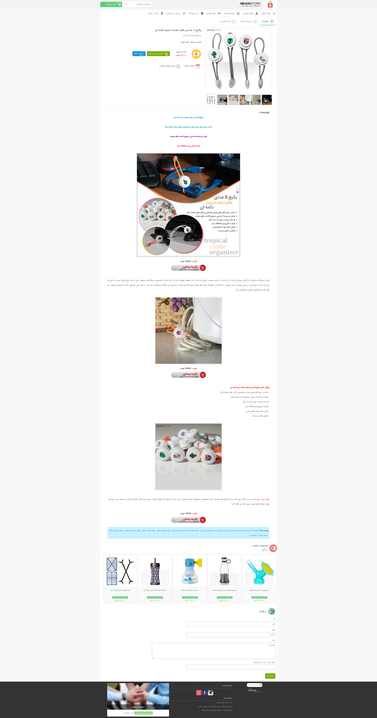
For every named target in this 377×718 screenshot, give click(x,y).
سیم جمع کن (222, 530)
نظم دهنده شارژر (148, 530)
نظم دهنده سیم (192, 530)
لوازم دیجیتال (229, 13)
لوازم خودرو (211, 13)
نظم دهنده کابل (178, 530)
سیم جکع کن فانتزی (207, 530)
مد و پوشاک (193, 13)
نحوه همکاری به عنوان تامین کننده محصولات (217, 710)
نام (274, 619)
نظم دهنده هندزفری (132, 530)
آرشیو (264, 550)
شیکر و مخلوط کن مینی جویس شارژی (225, 590)
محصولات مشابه (246, 21)
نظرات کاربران (225, 21)
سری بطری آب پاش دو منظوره (259, 590)
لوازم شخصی (248, 13)
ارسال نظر (270, 676)
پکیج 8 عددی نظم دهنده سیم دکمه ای (244, 530)
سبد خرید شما (111, 4)
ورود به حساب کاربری (143, 713)
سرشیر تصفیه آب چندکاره (190, 590)
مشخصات (265, 21)
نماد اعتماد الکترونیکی (225, 703)
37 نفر (136, 54)
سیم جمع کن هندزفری (258, 535)
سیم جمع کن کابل (164, 530)
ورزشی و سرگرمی (173, 13)
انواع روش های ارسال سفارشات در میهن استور (216, 706)
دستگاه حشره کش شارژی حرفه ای (155, 590)
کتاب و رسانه (153, 13)
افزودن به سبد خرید (155, 54)
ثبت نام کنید (128, 713)
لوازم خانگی (266, 13)
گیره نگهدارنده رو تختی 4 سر (120, 590)
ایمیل (273, 629)
